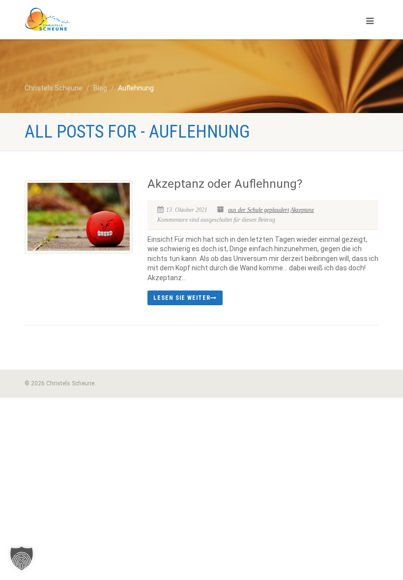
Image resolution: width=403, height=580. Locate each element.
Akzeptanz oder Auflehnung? (224, 184)
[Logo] (109, 19)
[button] (21, 558)
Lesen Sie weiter (181, 297)
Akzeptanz (302, 209)
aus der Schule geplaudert (258, 209)
